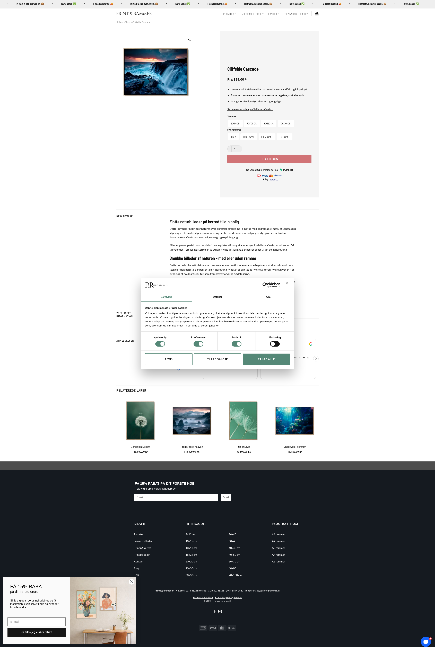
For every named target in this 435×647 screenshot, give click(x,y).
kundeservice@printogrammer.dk (262, 590)
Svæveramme (234, 130)
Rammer (272, 13)
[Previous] (116, 428)
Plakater (228, 13)
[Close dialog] (132, 582)
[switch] (198, 344)
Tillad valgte (217, 359)
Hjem (120, 22)
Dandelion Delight (140, 446)
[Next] (318, 428)
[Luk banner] (288, 285)
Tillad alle (266, 359)
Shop (127, 22)
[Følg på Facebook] (215, 612)
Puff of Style (243, 446)
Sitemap (237, 597)
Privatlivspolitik (223, 597)
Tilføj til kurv (269, 158)
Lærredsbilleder (251, 13)
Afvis (168, 359)
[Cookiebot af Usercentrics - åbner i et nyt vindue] (265, 284)
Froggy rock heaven (192, 446)
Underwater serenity (294, 446)
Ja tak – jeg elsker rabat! (36, 632)
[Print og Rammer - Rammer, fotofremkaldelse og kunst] (134, 14)
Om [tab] (268, 296)
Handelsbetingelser (203, 597)
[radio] (235, 123)
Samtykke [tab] (166, 296)
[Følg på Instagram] (220, 612)
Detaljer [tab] (217, 296)
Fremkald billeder (295, 13)
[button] (317, 13)
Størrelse (231, 116)
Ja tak (226, 497)
